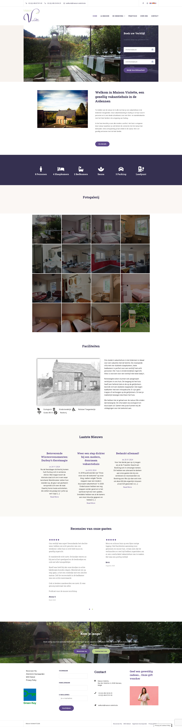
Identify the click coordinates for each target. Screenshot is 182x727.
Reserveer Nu (31, 671)
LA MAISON (104, 16)
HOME (95, 16)
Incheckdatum (130, 44)
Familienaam (64, 683)
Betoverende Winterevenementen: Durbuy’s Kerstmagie (54, 457)
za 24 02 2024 (91, 470)
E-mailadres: (64, 695)
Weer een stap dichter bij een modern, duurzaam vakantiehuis (91, 459)
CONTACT (154, 16)
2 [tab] (92, 609)
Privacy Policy (31, 680)
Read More (54, 497)
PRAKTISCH (132, 16)
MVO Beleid (30, 677)
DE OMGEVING (117, 16)
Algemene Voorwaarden (35, 674)
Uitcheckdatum (131, 57)
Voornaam (63, 671)
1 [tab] (89, 609)
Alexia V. (52, 597)
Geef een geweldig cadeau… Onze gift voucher (141, 675)
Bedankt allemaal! (127, 453)
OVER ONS (144, 16)
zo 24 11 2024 (54, 467)
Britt (108, 562)
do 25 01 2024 (127, 459)
